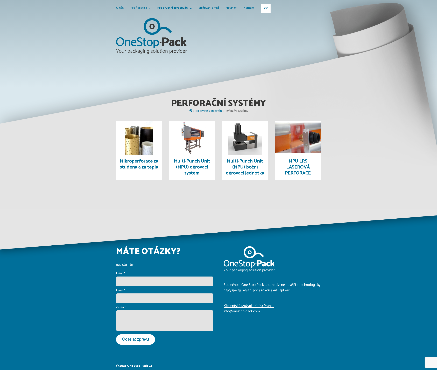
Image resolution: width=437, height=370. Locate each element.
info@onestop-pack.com (242, 311)
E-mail (120, 290)
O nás (120, 8)
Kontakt (248, 8)
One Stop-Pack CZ (139, 365)
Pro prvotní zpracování (172, 8)
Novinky (231, 8)
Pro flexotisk (138, 8)
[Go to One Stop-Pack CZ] (190, 110)
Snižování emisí (209, 8)
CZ (266, 8)
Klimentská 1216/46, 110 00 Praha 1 (249, 306)
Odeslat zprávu (135, 339)
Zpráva (120, 307)
